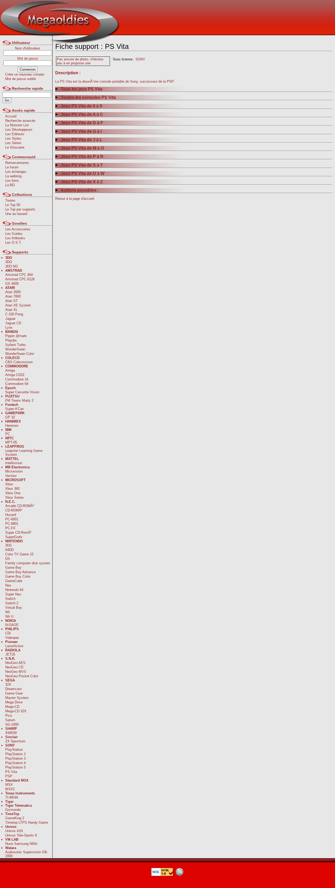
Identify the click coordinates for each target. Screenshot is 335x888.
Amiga (10, 370)
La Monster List (17, 125)
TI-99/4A (11, 797)
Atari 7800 (13, 296)
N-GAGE (12, 625)
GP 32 (10, 417)
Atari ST (11, 301)
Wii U (9, 616)
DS (7, 559)
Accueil (10, 116)
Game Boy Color (17, 576)
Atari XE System (18, 305)
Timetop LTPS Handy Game (26, 822)
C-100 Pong (14, 314)
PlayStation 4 (15, 763)
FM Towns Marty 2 (19, 400)
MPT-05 (11, 442)
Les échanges (15, 172)
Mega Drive (14, 702)
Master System (17, 698)
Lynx (9, 327)
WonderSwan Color (19, 354)
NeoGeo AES (15, 663)
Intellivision (13, 463)
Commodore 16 (16, 379)
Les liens (12, 181)
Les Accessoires (17, 229)
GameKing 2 (14, 818)
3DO (8, 262)
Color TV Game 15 (19, 554)
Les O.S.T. (13, 242)
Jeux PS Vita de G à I (81, 131)
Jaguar (10, 319)
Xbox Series (14, 497)
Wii (7, 612)
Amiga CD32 (14, 375)
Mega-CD (12, 707)
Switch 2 (11, 603)
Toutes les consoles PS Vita (88, 97)
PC (7, 434)
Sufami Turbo (15, 345)
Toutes (10, 200)
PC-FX (10, 528)
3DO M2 (11, 266)
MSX (9, 785)
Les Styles (13, 138)
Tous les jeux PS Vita (81, 89)
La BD (10, 185)
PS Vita (11, 772)
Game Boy (13, 568)
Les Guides (14, 234)
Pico (8, 716)
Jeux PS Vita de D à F (82, 123)
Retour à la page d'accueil (74, 199)
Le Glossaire (14, 147)
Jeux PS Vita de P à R (82, 156)
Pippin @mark (16, 336)
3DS (8, 545)
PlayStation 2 (15, 754)
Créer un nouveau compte (24, 74)
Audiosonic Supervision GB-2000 (26, 854)
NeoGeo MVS (15, 672)
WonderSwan (15, 349)
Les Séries (13, 143)
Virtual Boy (13, 608)
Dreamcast (13, 689)
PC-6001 (11, 519)
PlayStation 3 (15, 758)
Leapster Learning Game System (23, 453)
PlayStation (14, 750)
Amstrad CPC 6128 (20, 279)
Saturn (10, 720)
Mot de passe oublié (20, 79)
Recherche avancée (20, 121)
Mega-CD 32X (15, 711)
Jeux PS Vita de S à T (82, 165)
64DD (9, 550)
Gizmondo (13, 810)
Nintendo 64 (14, 590)
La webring (13, 176)
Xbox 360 (12, 489)
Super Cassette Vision (22, 392)
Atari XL (11, 310)
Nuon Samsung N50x (21, 844)
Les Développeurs (18, 130)
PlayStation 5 (15, 767)
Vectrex (11, 476)
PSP (8, 776)
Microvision (14, 471)
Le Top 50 (12, 205)
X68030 (11, 733)
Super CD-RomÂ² (18, 532)
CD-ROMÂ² (13, 510)
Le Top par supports (20, 209)
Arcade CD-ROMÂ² (19, 506)
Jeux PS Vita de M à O (82, 148)
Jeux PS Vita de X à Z (82, 182)
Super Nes (13, 594)
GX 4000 (12, 284)
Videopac (12, 638)
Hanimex (12, 426)
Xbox (9, 484)
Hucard (10, 515)
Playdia (10, 340)
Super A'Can (14, 409)
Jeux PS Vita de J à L (81, 140)
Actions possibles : (80, 190)
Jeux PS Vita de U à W (82, 173)
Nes (8, 585)
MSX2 (10, 789)
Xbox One (12, 493)
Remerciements (17, 163)
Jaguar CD (13, 323)
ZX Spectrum (15, 741)
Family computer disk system (27, 563)
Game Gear (14, 693)
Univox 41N (14, 831)
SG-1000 (12, 724)
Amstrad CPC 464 (19, 275)
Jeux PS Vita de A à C (82, 114)
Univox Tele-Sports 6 (21, 835)
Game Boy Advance (20, 572)
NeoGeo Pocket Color (21, 676)
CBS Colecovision (19, 362)
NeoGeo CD (14, 667)
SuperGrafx (14, 537)
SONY (140, 59)
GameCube (13, 581)
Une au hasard (16, 214)
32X (8, 684)
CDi (8, 633)
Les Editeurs (14, 134)
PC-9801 (11, 524)
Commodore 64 (16, 384)
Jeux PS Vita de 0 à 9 (81, 106)
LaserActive (14, 646)
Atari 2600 (13, 292)
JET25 (10, 654)
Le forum (12, 167)
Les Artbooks (15, 238)
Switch (10, 599)
